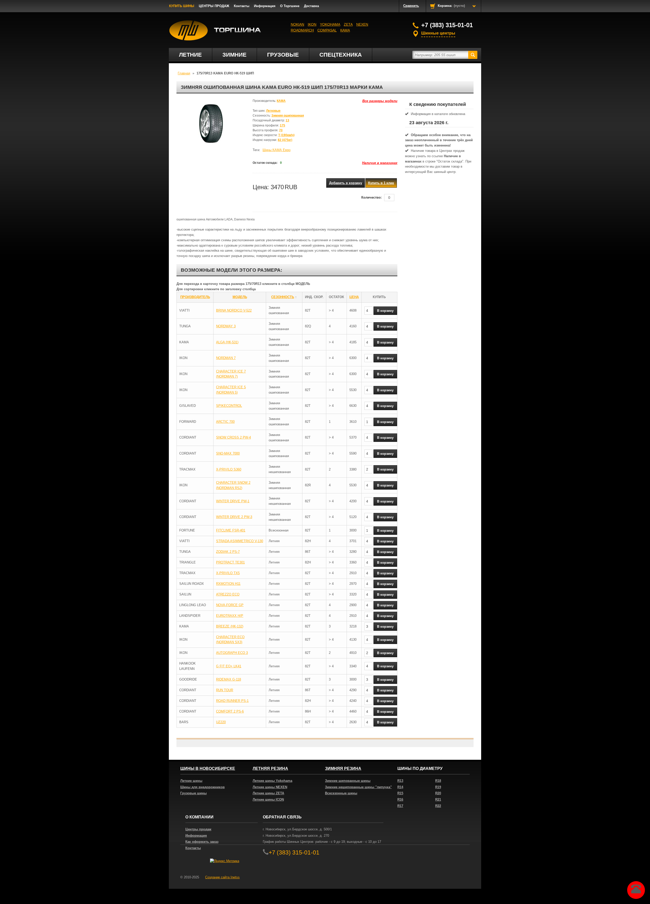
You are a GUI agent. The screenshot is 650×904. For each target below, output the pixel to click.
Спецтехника (340, 55)
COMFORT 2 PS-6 (230, 711)
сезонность (282, 297)
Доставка (311, 6)
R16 (400, 799)
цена (354, 297)
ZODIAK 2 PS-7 (228, 552)
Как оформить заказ (201, 842)
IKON (312, 24)
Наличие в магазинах (379, 163)
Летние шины (191, 781)
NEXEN (362, 24)
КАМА (345, 30)
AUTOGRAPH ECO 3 (232, 653)
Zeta (348, 24)
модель (240, 297)
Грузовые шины (193, 793)
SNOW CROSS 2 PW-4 (233, 437)
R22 (438, 806)
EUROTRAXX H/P (229, 616)
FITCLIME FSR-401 (230, 530)
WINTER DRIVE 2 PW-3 (234, 517)
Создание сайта (222, 877)
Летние (190, 55)
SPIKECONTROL (229, 406)
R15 (400, 793)
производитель (195, 297)
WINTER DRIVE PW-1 (232, 501)
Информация (264, 6)
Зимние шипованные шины (347, 781)
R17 (400, 806)
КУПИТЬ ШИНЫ (181, 6)
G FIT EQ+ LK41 (228, 666)
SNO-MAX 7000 (228, 453)
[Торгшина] (215, 30)
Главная (184, 73)
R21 (438, 799)
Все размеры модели (379, 101)
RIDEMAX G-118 (228, 679)
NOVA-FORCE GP (229, 605)
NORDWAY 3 (226, 326)
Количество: (371, 197)
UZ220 (221, 722)
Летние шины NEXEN (270, 787)
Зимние (234, 55)
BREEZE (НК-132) (229, 626)
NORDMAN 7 (226, 358)
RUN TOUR (224, 690)
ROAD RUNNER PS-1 (232, 701)
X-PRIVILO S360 (228, 469)
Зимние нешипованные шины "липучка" (358, 787)
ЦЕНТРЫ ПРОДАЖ (214, 6)
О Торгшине (289, 6)
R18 (438, 781)
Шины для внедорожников (202, 787)
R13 (400, 781)
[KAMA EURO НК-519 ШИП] (210, 124)
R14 (400, 787)
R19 (438, 787)
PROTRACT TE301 (230, 562)
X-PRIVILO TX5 (228, 573)
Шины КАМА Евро (276, 150)
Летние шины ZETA (268, 793)
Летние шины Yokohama (272, 781)
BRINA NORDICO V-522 (234, 310)
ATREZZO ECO (227, 594)
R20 (438, 793)
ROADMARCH (302, 30)
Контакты (241, 6)
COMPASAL (327, 30)
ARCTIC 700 (225, 422)
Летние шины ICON (268, 799)
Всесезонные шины (341, 793)
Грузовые (283, 55)
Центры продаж (198, 829)
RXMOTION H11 (228, 584)
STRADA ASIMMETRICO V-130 (239, 541)
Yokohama (330, 24)
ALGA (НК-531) (227, 342)
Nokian (297, 24)
